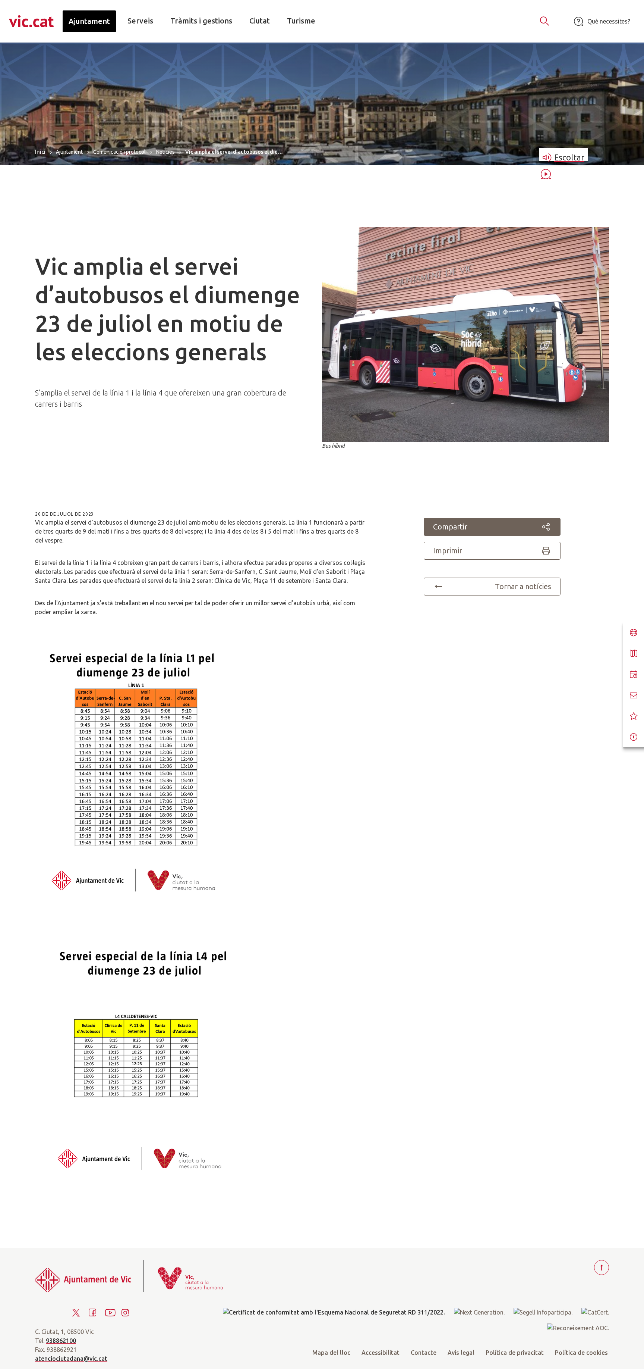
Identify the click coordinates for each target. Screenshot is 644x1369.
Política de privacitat (515, 1352)
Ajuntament (69, 152)
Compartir (450, 526)
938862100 (61, 1340)
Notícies (165, 152)
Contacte (423, 1352)
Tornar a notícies (523, 586)
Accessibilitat (381, 1352)
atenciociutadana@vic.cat (71, 1358)
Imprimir (447, 550)
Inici (40, 152)
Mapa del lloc (331, 1352)
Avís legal (461, 1352)
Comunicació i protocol (119, 152)
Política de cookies (581, 1352)
